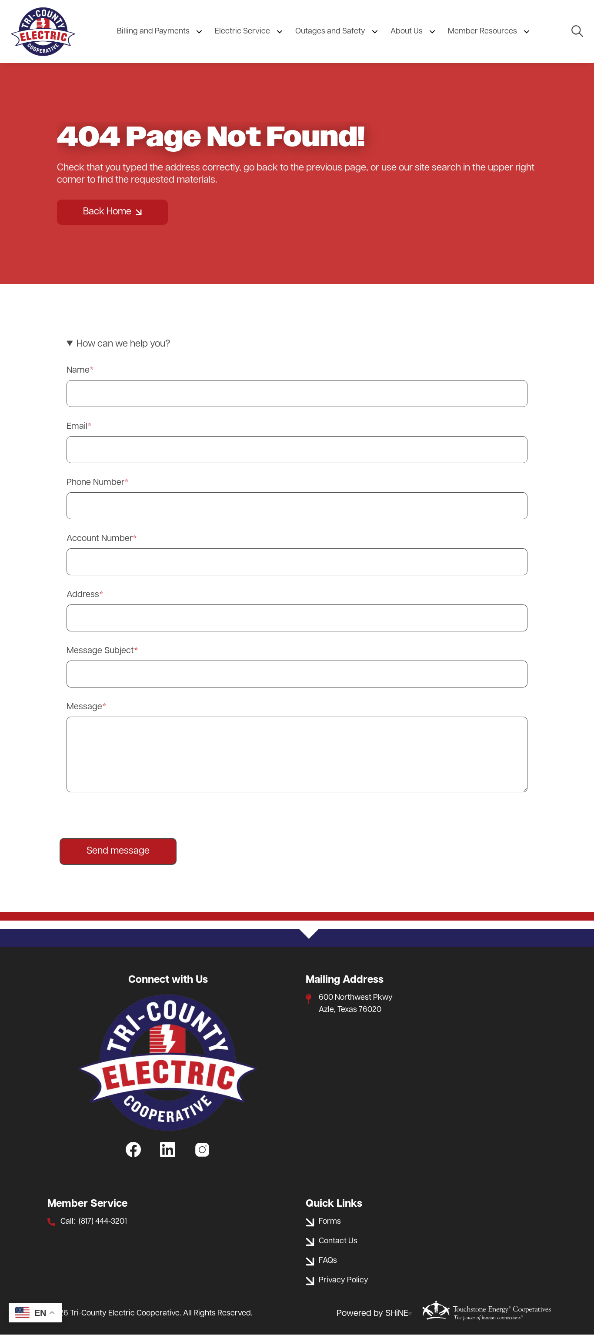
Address (83, 595)
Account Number (100, 538)
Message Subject (100, 651)
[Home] (43, 31)
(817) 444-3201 (103, 1222)
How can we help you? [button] (123, 344)
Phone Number (95, 482)
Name (78, 370)
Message (84, 707)
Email (77, 426)
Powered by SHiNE (372, 1313)
